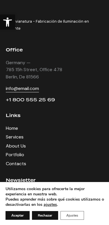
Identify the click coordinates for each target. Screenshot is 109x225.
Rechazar (45, 215)
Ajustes (72, 215)
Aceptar (17, 215)
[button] (7, 22)
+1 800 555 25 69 (30, 99)
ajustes (50, 204)
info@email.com (22, 88)
